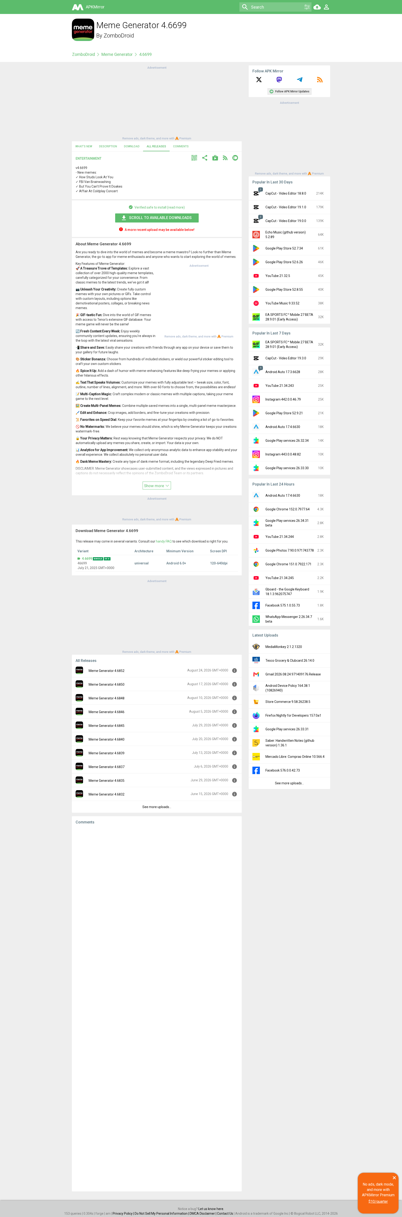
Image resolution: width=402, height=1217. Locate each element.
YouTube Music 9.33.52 (282, 303)
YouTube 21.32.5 (277, 276)
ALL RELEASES (156, 146)
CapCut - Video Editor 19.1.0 (285, 207)
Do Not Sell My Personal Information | (162, 1213)
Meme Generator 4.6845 (106, 726)
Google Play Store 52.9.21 (284, 413)
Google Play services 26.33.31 (287, 729)
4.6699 (87, 558)
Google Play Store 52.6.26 (284, 262)
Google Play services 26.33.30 (287, 468)
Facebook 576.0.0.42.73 (282, 770)
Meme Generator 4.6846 (106, 712)
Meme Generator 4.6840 (106, 739)
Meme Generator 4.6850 (106, 684)
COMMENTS (181, 146)
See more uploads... (156, 807)
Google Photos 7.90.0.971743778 (289, 550)
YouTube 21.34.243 (279, 386)
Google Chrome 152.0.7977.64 (287, 509)
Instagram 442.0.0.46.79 (283, 399)
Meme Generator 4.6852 (106, 671)
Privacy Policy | (124, 1213)
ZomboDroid (119, 35)
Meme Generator (117, 54)
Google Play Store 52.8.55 (284, 289)
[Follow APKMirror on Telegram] (299, 81)
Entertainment (88, 158)
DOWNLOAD (132, 146)
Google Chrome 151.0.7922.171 (288, 564)
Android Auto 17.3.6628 (282, 372)
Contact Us (225, 1213)
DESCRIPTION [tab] (108, 146)
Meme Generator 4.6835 (106, 780)
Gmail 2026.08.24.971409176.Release (293, 674)
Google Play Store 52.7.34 (284, 248)
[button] (194, 158)
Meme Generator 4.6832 (106, 794)
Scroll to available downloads (160, 218)
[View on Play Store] (215, 158)
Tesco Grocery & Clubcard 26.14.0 (289, 660)
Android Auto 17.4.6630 (282, 427)
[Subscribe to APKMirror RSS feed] (320, 81)
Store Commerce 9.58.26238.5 (287, 702)
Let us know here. (211, 1209)
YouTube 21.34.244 (279, 537)
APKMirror (95, 6)
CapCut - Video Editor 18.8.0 (285, 193)
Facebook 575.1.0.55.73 (282, 605)
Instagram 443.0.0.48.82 (283, 454)
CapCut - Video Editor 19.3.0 (285, 358)
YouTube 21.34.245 (279, 578)
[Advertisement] (156, 102)
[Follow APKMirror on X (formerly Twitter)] (259, 81)
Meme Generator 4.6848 (106, 698)
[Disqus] (157, 1008)
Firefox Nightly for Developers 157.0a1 (293, 715)
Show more (154, 485)
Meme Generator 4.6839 (106, 753)
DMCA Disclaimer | (203, 1213)
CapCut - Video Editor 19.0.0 (285, 221)
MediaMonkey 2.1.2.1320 (283, 647)
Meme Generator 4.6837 (106, 767)
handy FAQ (164, 541)
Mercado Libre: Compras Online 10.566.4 (295, 757)
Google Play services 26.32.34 (287, 440)
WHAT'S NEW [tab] (83, 146)
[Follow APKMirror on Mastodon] (279, 81)
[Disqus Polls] (157, 887)
